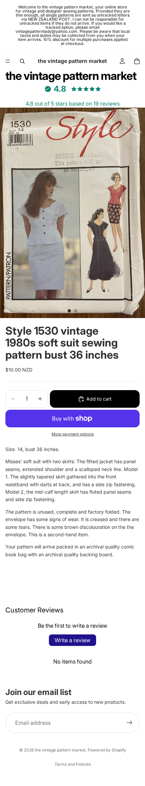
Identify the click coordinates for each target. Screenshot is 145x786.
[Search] (22, 61)
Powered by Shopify (107, 750)
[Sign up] (129, 723)
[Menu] (8, 61)
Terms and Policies (73, 764)
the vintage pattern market (60, 750)
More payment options (73, 434)
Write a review (72, 640)
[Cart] (136, 61)
